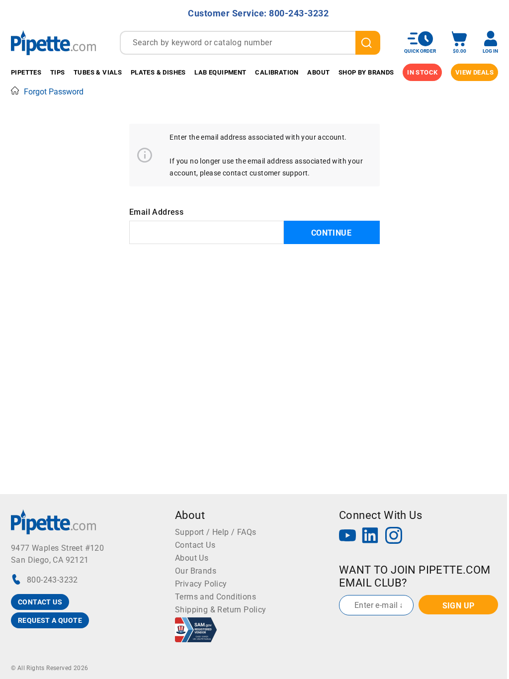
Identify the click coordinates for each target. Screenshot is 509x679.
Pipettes (26, 72)
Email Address (156, 212)
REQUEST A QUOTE (50, 620)
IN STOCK (422, 72)
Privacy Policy (201, 584)
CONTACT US (40, 602)
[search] (367, 43)
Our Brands (195, 571)
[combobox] (250, 43)
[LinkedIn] (370, 536)
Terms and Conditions (215, 596)
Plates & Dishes (158, 72)
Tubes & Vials (98, 72)
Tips (57, 72)
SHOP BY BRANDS (366, 72)
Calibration (276, 72)
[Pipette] (53, 42)
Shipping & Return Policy (220, 609)
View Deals (474, 72)
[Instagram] (393, 536)
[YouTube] (347, 536)
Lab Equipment (220, 72)
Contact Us (195, 545)
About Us (191, 558)
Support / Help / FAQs (215, 532)
